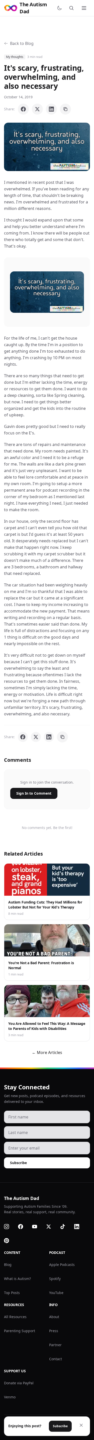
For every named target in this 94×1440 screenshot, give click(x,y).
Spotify (55, 1278)
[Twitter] (51, 1226)
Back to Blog (22, 43)
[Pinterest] (9, 1240)
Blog (8, 1264)
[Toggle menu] (84, 8)
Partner (55, 1344)
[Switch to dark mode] (60, 8)
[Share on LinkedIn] (51, 109)
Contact (55, 1358)
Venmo (10, 1397)
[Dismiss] (81, 1425)
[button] (47, 147)
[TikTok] (65, 1226)
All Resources (15, 1316)
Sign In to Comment (33, 793)
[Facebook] (23, 1226)
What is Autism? (17, 1278)
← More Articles (47, 1052)
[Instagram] (9, 1226)
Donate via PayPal (19, 1383)
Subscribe (18, 1162)
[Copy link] (65, 109)
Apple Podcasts (62, 1264)
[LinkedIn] (79, 1226)
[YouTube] (37, 1226)
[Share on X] (37, 109)
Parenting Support (19, 1330)
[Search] (72, 8)
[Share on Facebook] (23, 109)
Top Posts (12, 1292)
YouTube (56, 1292)
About (54, 1316)
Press (53, 1330)
